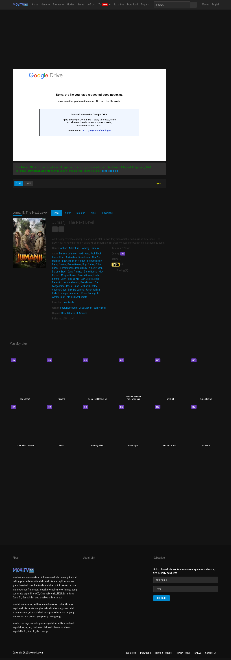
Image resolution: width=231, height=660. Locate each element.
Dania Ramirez (75, 271)
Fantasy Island (97, 445)
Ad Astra (206, 445)
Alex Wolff (96, 257)
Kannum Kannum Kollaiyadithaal (133, 397)
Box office (119, 4)
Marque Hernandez (70, 293)
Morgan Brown (68, 275)
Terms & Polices (163, 652)
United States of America (74, 313)
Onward (61, 399)
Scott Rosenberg (68, 307)
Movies (70, 4)
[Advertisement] (115, 38)
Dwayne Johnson (68, 253)
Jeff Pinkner (100, 307)
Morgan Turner (59, 260)
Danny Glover (74, 264)
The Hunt (169, 399)
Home (35, 4)
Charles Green (59, 289)
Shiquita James (76, 289)
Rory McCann (67, 268)
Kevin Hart (84, 253)
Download (132, 4)
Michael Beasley (89, 286)
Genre (45, 4)
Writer (93, 212)
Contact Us (211, 652)
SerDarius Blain (94, 260)
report (158, 183)
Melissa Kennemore (77, 296)
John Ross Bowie (70, 278)
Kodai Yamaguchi (90, 293)
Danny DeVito (59, 264)
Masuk (205, 4)
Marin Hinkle (81, 268)
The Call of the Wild (25, 445)
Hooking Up (133, 445)
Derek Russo (90, 271)
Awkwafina (71, 257)
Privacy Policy (183, 652)
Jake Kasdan (68, 302)
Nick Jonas (84, 257)
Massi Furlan (72, 286)
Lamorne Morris (71, 282)
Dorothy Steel (59, 271)
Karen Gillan (58, 257)
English (215, 4)
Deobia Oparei (85, 275)
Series (81, 4)
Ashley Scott (58, 296)
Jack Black (95, 253)
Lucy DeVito (87, 278)
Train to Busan (169, 445)
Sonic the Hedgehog (97, 399)
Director (81, 212)
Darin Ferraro (86, 282)
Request (145, 4)
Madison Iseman (76, 260)
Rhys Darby (88, 264)
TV (103, 4)
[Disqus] (115, 499)
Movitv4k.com (36, 652)
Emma (61, 445)
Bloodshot (25, 399)
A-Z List (91, 4)
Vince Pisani (95, 268)
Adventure (74, 248)
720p (18, 183)
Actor (68, 212)
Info (57, 212)
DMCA (198, 652)
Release (57, 4)
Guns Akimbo (206, 399)
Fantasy (95, 248)
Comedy (85, 248)
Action (63, 248)
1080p (28, 183)
